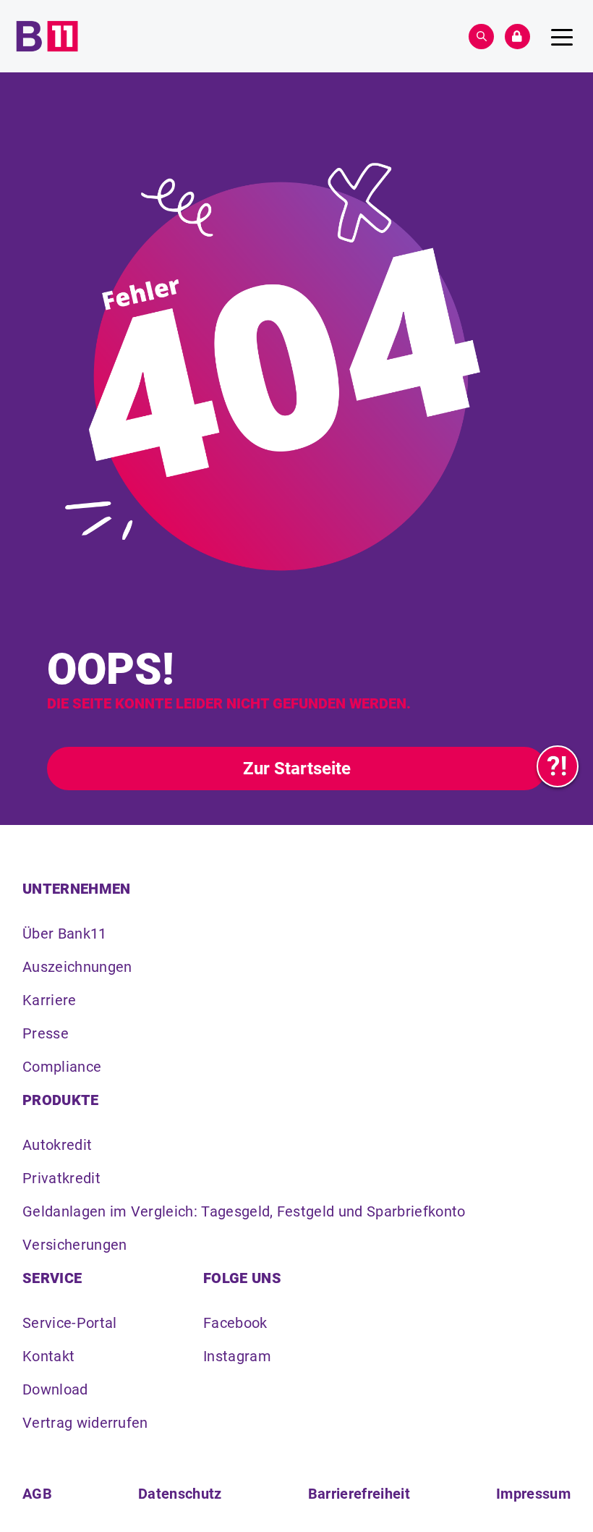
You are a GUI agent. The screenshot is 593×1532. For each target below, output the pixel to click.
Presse (45, 1033)
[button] (481, 36)
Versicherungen (74, 1244)
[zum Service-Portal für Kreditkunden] (557, 766)
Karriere (49, 1000)
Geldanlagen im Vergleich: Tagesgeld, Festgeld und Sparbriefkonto (243, 1211)
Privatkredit (61, 1178)
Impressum (533, 1493)
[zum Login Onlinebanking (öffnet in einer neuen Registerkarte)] (517, 36)
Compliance (61, 1066)
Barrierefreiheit (359, 1493)
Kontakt (48, 1356)
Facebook (235, 1323)
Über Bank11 (64, 933)
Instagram (237, 1356)
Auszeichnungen (77, 967)
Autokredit (57, 1145)
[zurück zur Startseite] (47, 36)
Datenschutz (180, 1493)
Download (55, 1389)
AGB (37, 1493)
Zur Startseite (297, 768)
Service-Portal (69, 1323)
